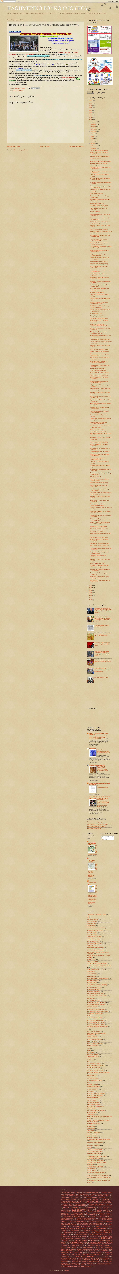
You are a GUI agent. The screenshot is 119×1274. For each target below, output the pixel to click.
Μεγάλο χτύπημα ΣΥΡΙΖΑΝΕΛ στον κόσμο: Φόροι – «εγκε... (99, 303)
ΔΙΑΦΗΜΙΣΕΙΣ (91, 971)
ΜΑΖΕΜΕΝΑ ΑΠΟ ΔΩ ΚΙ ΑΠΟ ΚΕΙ (96, 1065)
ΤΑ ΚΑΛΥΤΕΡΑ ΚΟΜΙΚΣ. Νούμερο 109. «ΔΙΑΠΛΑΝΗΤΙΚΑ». (100, 179)
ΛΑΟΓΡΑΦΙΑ (90, 1059)
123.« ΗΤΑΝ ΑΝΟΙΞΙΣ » (96, 313)
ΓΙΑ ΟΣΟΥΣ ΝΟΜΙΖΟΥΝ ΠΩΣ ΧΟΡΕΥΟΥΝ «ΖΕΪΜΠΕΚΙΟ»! (98, 369)
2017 (90, 585)
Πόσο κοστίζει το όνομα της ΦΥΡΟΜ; (99, 543)
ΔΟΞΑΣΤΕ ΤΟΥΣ (91, 976)
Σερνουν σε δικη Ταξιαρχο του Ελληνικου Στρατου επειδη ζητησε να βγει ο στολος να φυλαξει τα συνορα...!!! (103, 610)
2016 (90, 588)
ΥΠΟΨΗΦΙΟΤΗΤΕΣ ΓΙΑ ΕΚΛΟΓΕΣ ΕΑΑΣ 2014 (99, 1177)
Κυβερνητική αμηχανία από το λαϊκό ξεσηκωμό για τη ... (99, 577)
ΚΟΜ (88, 1048)
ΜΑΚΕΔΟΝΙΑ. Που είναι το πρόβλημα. (100, 545)
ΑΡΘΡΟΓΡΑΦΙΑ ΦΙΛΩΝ (93, 939)
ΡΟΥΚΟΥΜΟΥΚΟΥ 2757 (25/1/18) (99, 482)
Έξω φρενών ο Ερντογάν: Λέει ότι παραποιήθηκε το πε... (98, 332)
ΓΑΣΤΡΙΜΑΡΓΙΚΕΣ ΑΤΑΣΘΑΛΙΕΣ (95, 950)
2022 (90, 110)
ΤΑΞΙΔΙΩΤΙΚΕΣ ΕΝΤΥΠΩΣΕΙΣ (95, 1149)
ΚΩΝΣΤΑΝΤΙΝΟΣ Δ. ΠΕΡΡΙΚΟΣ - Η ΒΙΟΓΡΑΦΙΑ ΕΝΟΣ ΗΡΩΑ (99, 362)
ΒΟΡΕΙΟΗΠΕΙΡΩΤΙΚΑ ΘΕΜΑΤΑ (95, 948)
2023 (90, 108)
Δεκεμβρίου (94, 122)
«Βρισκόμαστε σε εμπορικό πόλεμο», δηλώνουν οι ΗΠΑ (99, 278)
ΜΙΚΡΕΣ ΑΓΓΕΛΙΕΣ (92, 1075)
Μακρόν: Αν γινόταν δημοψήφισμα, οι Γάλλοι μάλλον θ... (99, 552)
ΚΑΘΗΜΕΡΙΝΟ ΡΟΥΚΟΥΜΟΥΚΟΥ (47, 8)
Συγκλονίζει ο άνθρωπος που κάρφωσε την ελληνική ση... (100, 222)
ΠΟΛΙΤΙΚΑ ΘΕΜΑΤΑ (18, 90)
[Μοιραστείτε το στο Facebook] (37, 88)
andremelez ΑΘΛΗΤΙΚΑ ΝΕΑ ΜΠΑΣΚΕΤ (97, 824)
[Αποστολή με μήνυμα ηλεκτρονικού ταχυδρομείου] (32, 88)
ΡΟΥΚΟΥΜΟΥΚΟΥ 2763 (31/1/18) (99, 150)
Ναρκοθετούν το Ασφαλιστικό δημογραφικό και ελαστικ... (97, 504)
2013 (90, 595)
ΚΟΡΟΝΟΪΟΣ (90, 1052)
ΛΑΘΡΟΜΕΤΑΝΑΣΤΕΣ (93, 1056)
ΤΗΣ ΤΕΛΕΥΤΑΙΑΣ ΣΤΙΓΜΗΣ (94, 1151)
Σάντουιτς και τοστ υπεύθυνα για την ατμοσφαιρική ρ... (99, 354)
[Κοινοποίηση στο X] (35, 88)
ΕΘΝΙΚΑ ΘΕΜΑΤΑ (92, 982)
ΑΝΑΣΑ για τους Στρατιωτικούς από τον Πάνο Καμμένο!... (100, 581)
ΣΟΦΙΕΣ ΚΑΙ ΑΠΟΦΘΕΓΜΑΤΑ (95, 1143)
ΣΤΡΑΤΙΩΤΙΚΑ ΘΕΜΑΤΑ (93, 1145)
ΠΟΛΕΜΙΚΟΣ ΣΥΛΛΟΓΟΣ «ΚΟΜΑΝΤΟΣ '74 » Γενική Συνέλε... (100, 426)
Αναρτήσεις (106, 836)
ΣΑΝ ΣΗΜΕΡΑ (91, 1114)
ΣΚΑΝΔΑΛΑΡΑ (91, 1128)
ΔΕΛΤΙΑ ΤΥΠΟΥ (91, 959)
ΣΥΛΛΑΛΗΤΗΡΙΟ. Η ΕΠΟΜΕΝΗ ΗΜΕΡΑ (100, 161)
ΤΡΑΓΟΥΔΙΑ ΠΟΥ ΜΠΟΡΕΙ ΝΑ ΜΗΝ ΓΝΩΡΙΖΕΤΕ (85, 1261)
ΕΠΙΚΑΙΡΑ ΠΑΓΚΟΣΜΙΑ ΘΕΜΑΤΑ (96, 1009)
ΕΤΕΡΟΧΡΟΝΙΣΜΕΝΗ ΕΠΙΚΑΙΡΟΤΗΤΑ (97, 1011)
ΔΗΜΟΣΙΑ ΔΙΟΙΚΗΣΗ (92, 961)
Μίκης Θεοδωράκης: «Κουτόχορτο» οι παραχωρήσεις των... (99, 254)
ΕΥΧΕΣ (89, 1015)
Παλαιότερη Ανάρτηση (76, 146)
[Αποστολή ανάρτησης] (29, 88)
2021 (90, 112)
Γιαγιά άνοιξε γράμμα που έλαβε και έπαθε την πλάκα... (99, 411)
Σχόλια (105, 839)
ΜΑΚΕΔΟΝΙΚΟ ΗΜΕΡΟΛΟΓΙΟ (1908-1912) (98, 1072)
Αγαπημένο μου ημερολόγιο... (97, 316)
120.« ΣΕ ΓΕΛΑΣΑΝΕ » (96, 476)
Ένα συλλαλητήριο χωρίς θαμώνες (99, 528)
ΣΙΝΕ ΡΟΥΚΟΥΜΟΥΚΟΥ (93, 1124)
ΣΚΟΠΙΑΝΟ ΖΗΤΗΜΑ (92, 1137)
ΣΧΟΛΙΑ (89, 1147)
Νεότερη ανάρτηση (13, 146)
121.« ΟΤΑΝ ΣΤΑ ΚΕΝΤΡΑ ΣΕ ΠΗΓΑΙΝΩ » (101, 437)
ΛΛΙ (88, 1061)
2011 (90, 597)
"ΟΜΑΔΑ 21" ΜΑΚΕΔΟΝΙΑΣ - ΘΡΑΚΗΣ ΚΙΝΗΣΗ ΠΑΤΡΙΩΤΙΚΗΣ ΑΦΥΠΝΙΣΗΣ (99, 797)
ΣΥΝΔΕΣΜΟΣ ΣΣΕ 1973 (91, 861)
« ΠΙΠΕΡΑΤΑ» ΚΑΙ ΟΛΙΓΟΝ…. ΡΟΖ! (96, 914)
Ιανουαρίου (94, 148)
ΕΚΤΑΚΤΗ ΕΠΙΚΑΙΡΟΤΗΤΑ (94, 987)
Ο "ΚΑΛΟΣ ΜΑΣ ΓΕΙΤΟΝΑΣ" (94, 1080)
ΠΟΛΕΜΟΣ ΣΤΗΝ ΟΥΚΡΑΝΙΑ (95, 1095)
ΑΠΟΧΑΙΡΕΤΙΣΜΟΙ (92, 932)
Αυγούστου (93, 131)
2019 (90, 117)
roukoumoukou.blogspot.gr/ (94, 828)
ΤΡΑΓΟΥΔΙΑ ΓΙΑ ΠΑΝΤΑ (93, 1158)
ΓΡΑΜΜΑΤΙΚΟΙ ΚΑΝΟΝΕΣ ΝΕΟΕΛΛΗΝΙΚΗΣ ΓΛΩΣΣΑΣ (99, 1202)
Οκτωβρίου (93, 126)
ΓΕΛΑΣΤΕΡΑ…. (94, 439)
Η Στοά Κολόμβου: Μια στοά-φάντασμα (100, 339)
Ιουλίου (93, 134)
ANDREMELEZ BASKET (92, 883)
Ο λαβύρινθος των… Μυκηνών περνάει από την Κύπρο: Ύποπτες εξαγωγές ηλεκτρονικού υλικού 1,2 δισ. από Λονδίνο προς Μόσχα (103, 803)
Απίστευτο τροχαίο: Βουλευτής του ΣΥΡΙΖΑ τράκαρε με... (99, 239)
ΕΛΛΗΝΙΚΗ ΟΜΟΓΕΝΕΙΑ (93, 991)
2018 (90, 120)
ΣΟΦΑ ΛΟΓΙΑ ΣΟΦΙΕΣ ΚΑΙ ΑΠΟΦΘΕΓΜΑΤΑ (98, 1139)
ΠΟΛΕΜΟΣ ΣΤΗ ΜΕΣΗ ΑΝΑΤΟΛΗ (96, 1093)
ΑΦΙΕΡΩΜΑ (90, 945)
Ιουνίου (93, 136)
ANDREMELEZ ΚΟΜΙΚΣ (92, 844)
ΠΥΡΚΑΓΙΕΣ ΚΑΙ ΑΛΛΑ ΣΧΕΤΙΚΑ (96, 1110)
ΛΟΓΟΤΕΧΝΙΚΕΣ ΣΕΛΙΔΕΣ (94, 1063)
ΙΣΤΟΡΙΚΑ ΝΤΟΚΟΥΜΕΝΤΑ (94, 1039)
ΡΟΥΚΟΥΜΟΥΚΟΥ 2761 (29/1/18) (99, 264)
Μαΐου (92, 138)
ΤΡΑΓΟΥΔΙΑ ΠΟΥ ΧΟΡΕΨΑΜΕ (95, 1166)
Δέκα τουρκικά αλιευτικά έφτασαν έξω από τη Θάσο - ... (100, 218)
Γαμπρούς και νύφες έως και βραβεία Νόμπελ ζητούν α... (99, 479)
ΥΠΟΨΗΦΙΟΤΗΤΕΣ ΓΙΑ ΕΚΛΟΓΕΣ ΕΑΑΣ (97, 1175)
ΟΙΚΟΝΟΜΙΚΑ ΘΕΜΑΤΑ (93, 1086)
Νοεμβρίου (93, 124)
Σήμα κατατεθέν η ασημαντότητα (98, 526)
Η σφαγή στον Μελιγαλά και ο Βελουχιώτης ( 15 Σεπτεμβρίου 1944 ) (102, 644)
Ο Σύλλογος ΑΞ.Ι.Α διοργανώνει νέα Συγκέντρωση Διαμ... (99, 566)
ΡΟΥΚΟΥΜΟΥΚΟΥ (92, 1112)
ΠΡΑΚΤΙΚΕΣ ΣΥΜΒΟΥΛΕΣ (94, 1104)
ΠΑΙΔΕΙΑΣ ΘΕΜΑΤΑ (92, 1089)
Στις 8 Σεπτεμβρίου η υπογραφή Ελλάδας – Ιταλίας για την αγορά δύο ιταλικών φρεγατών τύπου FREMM (99, 737)
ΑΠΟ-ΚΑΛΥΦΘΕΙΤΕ (95, 212)
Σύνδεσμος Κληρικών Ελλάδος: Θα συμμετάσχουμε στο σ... (99, 382)
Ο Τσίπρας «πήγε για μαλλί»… (98, 531)
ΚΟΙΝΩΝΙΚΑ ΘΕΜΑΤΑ (93, 1045)
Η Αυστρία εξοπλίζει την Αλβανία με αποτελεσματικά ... (99, 164)
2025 (90, 103)
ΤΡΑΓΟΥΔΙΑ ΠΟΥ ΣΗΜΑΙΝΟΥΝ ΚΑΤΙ (96, 1156)
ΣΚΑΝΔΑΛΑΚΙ (91, 1126)
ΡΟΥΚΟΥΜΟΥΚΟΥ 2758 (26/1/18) (99, 442)
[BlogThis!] (34, 88)
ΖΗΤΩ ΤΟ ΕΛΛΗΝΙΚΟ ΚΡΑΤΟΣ (95, 1020)
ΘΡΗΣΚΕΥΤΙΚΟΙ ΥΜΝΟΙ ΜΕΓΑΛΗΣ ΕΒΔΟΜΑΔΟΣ (92, 1224)
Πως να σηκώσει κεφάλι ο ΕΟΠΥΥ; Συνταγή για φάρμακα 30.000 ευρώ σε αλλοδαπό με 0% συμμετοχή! (103, 618)
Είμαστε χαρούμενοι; (95, 158)
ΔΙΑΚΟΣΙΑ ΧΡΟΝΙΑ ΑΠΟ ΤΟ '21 (95, 969)
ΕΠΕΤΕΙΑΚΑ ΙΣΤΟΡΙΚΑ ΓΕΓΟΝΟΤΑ (96, 1002)
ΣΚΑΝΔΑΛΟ (90, 1130)
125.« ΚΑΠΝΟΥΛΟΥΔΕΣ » (97, 203)
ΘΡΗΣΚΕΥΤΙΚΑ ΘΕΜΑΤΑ (93, 1031)
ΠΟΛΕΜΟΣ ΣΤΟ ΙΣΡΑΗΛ (93, 1098)
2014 (90, 592)
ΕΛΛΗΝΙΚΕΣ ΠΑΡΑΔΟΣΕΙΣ (94, 989)
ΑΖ (88, 917)
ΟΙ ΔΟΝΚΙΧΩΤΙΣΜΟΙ (92, 1084)
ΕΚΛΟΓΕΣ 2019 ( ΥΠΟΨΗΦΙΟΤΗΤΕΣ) (97, 985)
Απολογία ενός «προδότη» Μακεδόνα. (100, 156)
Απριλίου (93, 141)
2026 (90, 100)
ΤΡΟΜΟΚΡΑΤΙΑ (91, 1168)
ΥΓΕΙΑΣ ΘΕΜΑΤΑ (91, 1170)
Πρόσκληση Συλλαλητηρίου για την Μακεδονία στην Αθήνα (99, 243)
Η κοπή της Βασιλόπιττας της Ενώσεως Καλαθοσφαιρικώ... (100, 270)
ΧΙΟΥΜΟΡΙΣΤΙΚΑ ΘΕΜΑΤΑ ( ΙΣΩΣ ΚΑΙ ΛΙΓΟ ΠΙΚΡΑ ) (76, 1266)
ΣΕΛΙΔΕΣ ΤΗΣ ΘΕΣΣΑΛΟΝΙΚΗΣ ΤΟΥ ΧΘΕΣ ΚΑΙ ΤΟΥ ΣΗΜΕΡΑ (92, 1249)
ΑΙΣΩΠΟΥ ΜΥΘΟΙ (92, 921)
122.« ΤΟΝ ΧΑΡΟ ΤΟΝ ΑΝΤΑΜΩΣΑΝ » (100, 372)
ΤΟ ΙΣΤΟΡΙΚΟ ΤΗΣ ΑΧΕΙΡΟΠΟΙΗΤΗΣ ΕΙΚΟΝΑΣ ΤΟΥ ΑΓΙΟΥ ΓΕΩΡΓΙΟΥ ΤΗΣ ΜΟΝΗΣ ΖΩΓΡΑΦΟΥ (102, 769)
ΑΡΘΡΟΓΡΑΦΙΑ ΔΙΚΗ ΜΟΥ (94, 937)
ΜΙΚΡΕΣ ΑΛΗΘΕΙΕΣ (92, 1078)
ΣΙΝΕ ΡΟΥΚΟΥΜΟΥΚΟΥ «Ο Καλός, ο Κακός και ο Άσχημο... (100, 306)
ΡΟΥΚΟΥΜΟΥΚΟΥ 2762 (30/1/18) (99, 205)
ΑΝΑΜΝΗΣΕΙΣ (91, 926)
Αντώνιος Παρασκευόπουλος (97, 765)
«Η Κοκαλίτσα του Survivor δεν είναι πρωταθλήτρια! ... (99, 408)
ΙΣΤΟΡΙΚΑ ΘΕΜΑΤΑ (92, 1037)
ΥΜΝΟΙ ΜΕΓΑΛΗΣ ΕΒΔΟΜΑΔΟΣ (95, 1173)
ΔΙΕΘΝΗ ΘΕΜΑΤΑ (92, 974)
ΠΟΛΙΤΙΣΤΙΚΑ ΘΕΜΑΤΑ (93, 1102)
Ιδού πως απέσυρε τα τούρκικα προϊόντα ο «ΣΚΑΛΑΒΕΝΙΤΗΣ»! (103, 660)
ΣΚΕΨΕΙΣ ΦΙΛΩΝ (91, 1135)
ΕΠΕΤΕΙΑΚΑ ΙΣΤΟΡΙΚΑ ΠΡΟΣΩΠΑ (96, 1004)
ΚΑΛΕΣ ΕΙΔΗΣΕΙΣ (92, 1041)
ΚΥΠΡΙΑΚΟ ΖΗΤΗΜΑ (92, 1054)
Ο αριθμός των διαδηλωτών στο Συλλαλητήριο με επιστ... (98, 556)
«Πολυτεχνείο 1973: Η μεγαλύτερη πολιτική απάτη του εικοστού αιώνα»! (102, 670)
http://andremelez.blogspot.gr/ (94, 822)
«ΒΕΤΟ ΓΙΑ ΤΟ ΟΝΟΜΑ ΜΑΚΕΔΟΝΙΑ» (100, 452)
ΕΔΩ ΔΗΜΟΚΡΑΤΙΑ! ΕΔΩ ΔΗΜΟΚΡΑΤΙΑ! (98, 978)
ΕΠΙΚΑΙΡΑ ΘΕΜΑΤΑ (92, 1007)
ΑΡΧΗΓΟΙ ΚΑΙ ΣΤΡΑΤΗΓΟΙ (101, 677)
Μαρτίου (93, 143)
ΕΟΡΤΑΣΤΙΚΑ (91, 998)
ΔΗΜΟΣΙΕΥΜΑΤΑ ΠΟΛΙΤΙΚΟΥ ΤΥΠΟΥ (97, 963)
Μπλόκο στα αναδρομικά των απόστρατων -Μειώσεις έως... (98, 430)
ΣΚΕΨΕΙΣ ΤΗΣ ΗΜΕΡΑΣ (93, 1132)
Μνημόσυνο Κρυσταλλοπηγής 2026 (102, 786)
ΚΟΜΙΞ (89, 1050)
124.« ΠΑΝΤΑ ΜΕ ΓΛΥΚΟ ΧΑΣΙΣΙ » (99, 261)
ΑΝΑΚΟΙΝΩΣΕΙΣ (91, 923)
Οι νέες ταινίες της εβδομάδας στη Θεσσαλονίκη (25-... (98, 458)
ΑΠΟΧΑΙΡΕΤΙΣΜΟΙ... (92, 934)
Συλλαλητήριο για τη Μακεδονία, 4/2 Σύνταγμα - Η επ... (99, 289)
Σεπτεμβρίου (94, 129)
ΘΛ (88, 1029)
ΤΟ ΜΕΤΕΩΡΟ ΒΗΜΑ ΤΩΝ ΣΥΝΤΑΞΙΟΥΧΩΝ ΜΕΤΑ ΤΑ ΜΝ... (99, 325)
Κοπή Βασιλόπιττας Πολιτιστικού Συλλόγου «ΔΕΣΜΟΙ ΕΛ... (98, 423)
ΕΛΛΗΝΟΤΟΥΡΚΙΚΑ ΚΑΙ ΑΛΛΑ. (95, 993)
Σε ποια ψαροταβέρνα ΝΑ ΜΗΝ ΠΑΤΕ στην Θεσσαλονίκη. (102, 634)
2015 (90, 590)
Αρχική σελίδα (44, 146)
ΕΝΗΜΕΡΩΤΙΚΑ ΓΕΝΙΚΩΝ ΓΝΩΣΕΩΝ (97, 996)
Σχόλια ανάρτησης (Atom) (20, 150)
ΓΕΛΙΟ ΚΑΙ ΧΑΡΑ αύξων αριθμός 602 (99, 351)
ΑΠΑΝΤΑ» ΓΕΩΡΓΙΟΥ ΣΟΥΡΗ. (95, 930)
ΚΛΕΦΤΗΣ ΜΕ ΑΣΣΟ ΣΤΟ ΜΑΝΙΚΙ (99, 229)
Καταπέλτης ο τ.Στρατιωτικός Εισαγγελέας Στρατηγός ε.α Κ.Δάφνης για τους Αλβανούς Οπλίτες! (102, 653)
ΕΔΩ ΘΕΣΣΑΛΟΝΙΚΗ (92, 980)
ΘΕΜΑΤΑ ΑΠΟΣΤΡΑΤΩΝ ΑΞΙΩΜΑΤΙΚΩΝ (97, 1027)
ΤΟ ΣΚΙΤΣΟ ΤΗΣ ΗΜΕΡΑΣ (94, 1154)
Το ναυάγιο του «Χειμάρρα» (97, 292)
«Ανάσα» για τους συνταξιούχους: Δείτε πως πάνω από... (100, 236)
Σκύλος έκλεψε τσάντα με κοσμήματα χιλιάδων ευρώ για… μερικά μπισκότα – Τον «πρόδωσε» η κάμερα (103, 752)
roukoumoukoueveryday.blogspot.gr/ (96, 826)
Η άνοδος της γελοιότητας (96, 193)
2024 (90, 105)
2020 (90, 115)
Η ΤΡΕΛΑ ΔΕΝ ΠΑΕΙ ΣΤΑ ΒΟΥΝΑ (96, 1022)
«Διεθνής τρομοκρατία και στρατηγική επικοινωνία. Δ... (99, 251)
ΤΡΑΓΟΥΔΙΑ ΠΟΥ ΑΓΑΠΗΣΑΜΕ (95, 1160)
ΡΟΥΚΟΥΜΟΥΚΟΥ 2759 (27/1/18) (99, 375)
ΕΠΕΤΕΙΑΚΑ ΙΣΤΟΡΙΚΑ (93, 1000)
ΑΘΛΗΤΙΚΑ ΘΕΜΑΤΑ (92, 919)
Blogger (67, 1270)
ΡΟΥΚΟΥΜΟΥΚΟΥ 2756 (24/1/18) (99, 537)
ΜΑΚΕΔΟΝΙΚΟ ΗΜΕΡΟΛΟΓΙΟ (95, 1070)
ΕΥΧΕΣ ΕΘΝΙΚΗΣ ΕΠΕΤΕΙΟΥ (95, 1018)
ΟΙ (88, 1082)
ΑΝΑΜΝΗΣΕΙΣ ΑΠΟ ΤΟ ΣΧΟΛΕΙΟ (96, 928)
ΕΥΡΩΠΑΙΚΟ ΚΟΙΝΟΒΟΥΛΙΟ (95, 1013)
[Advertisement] (96, 695)
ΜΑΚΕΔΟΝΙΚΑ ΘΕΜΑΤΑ (93, 1068)
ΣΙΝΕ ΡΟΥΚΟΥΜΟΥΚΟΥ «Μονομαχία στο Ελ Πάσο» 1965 (100, 523)
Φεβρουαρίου (94, 145)
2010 (90, 600)
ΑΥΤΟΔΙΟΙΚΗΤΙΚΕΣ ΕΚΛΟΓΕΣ (95, 943)
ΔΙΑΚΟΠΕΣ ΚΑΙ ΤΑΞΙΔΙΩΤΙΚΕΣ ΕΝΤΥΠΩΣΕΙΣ (99, 966)
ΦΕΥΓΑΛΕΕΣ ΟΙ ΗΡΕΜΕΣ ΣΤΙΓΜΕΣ (99, 349)
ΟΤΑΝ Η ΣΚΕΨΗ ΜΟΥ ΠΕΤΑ (97, 563)
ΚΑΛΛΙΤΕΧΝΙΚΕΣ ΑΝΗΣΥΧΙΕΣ (95, 1043)
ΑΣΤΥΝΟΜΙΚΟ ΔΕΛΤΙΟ (93, 941)
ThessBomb (92, 748)
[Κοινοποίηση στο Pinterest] (39, 88)
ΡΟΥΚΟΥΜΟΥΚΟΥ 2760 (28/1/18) (99, 318)
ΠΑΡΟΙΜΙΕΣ (90, 1091)
